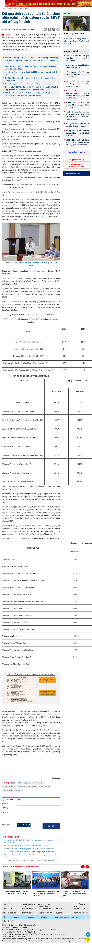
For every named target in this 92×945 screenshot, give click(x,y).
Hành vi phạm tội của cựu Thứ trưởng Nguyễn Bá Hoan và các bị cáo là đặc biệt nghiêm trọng (77, 115)
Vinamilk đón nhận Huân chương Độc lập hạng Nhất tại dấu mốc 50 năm (29, 849)
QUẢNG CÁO (30, 917)
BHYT (20, 783)
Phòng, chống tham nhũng (44, 904)
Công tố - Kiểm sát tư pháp (28, 904)
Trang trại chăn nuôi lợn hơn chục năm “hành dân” (77, 66)
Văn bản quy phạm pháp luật (76, 158)
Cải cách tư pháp (45, 913)
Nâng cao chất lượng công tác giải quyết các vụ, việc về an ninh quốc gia (76, 41)
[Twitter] (58, 29)
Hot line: (66, 917)
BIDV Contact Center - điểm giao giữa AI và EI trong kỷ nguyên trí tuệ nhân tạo (31, 852)
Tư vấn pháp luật (45, 908)
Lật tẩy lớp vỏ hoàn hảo (74, 34)
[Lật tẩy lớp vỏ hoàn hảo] (76, 23)
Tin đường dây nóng (79, 904)
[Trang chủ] (4, 917)
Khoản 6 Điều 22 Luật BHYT (12, 790)
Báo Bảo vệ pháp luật (72, 173)
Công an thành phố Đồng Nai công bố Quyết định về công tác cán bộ (77, 74)
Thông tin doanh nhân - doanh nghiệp (16, 8)
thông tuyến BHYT (9, 787)
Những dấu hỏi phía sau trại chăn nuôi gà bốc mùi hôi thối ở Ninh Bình (77, 133)
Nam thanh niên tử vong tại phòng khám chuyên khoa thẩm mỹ (77, 105)
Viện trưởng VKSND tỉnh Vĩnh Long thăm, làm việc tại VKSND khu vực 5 (77, 84)
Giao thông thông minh (24, 944)
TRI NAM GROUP (8, 944)
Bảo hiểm (27, 783)
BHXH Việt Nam (38, 783)
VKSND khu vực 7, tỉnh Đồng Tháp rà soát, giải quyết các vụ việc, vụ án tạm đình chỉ (77, 142)
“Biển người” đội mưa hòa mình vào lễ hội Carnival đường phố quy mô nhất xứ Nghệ (31, 856)
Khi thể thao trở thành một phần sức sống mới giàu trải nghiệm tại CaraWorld (31, 860)
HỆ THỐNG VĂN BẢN (77, 153)
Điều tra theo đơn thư (28, 913)
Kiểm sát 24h (7, 908)
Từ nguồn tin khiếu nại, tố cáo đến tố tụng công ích (77, 125)
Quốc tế (59, 913)
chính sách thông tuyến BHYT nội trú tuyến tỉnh (34, 787)
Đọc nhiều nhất (71, 51)
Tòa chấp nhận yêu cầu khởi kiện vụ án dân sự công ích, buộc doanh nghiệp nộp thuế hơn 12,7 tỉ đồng (77, 94)
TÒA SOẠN (15, 917)
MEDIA (67, 14)
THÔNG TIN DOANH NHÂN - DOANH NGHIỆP (20, 867)
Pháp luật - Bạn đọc (27, 909)
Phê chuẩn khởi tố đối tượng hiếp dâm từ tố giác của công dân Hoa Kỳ (77, 58)
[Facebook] (49, 29)
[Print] (45, 29)
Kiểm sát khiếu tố (9, 913)
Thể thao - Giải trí (81, 913)
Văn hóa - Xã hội (80, 908)
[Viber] (53, 29)
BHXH (13, 783)
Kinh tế (59, 908)
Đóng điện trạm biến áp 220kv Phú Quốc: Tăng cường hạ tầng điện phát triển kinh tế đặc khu (31, 841)
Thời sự (6, 904)
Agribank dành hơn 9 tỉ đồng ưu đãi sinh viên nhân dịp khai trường (27, 845)
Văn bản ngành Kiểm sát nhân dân (76, 165)
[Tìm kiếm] (86, 917)
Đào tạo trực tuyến (57, 944)
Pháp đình (60, 904)
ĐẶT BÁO (44, 917)
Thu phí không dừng (42, 944)
